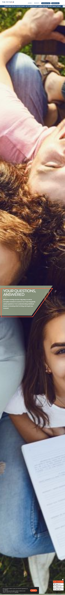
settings (16, 592)
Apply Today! (56, 6)
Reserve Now (55, 3)
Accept (33, 590)
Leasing (30, 3)
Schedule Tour (46, 3)
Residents (36, 3)
